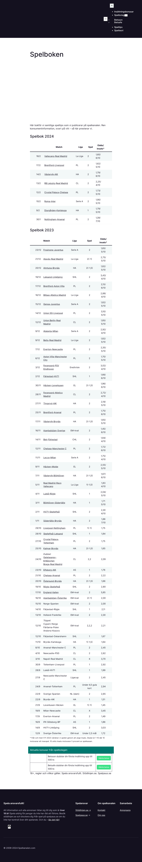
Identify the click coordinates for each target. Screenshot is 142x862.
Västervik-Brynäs (51, 421)
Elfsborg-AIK (49, 570)
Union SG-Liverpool (53, 313)
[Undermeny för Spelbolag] (126, 15)
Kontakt (101, 810)
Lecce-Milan (49, 457)
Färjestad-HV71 (51, 376)
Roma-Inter (50, 201)
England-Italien (51, 592)
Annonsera (125, 810)
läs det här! (53, 819)
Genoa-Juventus (51, 304)
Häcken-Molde (50, 466)
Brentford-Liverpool (54, 165)
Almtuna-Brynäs (51, 268)
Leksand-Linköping (53, 277)
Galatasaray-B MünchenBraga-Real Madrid (52, 560)
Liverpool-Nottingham (54, 528)
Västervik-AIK (51, 174)
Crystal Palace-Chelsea (56, 192)
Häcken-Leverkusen (53, 385)
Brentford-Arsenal (52, 412)
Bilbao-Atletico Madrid (54, 295)
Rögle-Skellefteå (51, 586)
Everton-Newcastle (53, 349)
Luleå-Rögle (49, 493)
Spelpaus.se (81, 815)
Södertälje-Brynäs (52, 520)
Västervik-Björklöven (53, 475)
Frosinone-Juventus (53, 250)
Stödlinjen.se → (83, 810)
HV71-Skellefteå (51, 511)
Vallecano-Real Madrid (55, 156)
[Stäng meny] (112, 6)
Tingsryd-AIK (50, 403)
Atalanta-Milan (50, 331)
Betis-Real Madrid (52, 340)
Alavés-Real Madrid (53, 259)
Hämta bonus (104, 758)
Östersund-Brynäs (52, 581)
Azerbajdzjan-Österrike (55, 598)
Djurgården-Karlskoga (55, 210)
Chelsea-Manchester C (54, 448)
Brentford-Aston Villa (53, 286)
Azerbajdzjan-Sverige (54, 430)
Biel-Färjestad (50, 439)
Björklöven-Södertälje (54, 502)
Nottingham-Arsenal (54, 219)
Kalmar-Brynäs (50, 548)
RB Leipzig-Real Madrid (56, 183)
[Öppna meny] (106, 19)
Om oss (101, 815)
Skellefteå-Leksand (53, 533)
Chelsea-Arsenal (51, 575)
